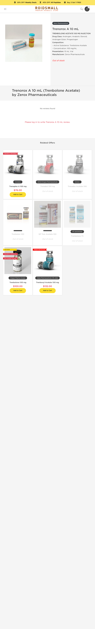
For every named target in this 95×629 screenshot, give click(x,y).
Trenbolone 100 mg (18, 282)
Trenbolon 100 (18, 234)
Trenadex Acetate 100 (77, 186)
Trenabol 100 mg (47, 186)
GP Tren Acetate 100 (47, 234)
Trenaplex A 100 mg (17, 186)
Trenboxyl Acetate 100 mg (47, 282)
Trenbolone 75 (77, 236)
